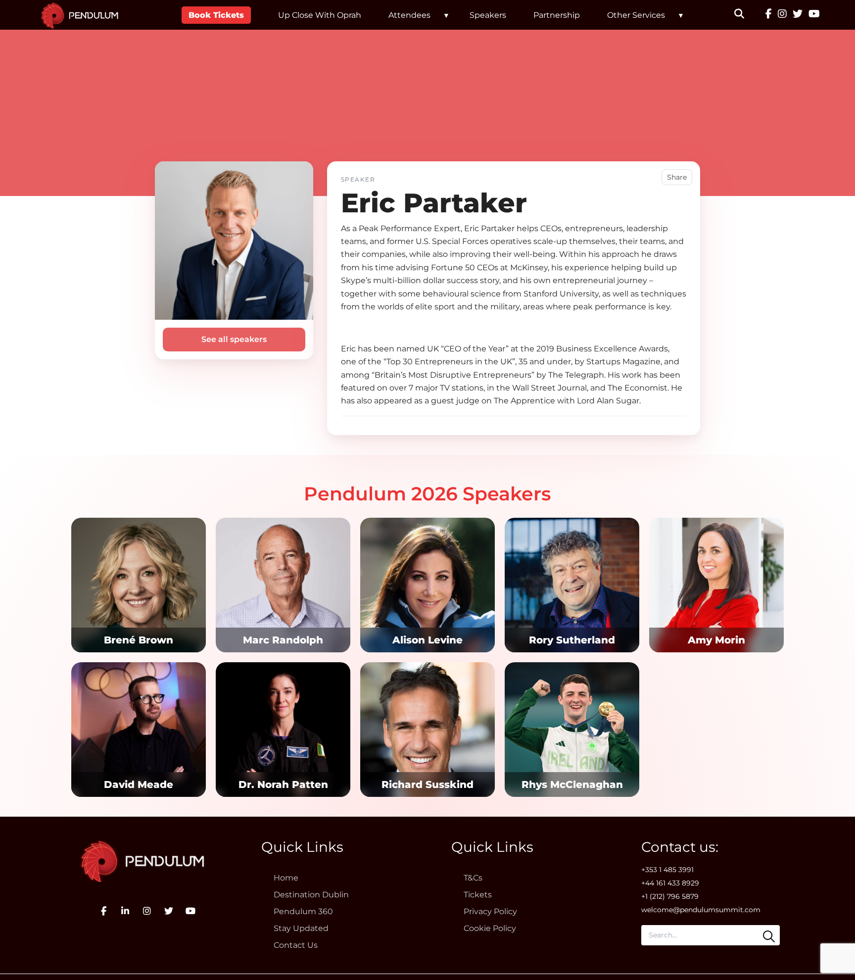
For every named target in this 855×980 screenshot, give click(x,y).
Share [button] (677, 177)
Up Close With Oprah (319, 15)
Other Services (636, 15)
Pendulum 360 (303, 911)
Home (286, 877)
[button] (745, 15)
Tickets (478, 894)
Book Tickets (216, 15)
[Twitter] (798, 15)
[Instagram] (782, 15)
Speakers (488, 15)
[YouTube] (814, 15)
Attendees (409, 15)
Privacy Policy (490, 911)
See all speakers (234, 339)
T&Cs (473, 877)
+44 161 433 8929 (670, 883)
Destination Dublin (311, 894)
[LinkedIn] (125, 911)
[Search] (769, 936)
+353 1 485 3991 (667, 869)
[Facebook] (768, 15)
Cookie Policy (490, 928)
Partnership (556, 15)
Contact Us (296, 945)
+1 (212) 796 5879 (670, 896)
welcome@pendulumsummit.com (700, 909)
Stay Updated (301, 928)
